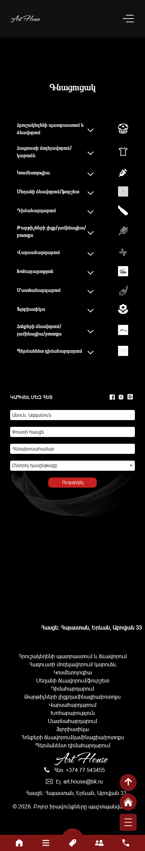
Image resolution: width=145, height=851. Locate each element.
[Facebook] (112, 397)
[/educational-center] (25, 18)
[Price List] (73, 843)
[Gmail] (130, 397)
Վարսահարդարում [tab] (38, 252)
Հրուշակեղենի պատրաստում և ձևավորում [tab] (50, 129)
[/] (128, 802)
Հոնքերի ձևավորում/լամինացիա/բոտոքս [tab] (39, 330)
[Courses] (46, 843)
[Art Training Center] (128, 18)
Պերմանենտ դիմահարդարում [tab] (49, 350)
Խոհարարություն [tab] (35, 271)
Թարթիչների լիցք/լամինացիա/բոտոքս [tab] (51, 231)
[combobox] (72, 466)
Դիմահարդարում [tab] (36, 210)
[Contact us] (126, 843)
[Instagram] (121, 397)
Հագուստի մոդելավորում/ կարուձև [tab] (44, 152)
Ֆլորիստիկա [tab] (31, 309)
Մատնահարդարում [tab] (39, 290)
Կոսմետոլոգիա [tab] (33, 172)
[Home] (19, 843)
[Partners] (99, 843)
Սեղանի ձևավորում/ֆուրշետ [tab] (48, 191)
